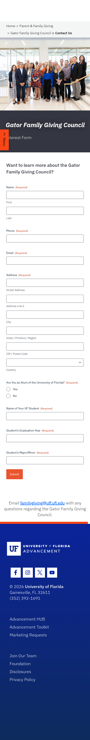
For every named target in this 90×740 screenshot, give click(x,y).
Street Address (15, 290)
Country (11, 370)
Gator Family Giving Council (30, 33)
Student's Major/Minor (27, 452)
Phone (17, 231)
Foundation (20, 663)
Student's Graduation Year (30, 430)
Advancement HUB (27, 619)
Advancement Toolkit (29, 627)
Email (16, 253)
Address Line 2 (15, 306)
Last (9, 218)
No (15, 396)
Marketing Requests (28, 635)
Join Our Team (23, 655)
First (9, 202)
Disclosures (20, 671)
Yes (15, 389)
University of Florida (44, 586)
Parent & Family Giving (36, 26)
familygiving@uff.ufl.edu (42, 503)
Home (10, 26)
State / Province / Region (21, 338)
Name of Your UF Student (29, 408)
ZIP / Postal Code (17, 354)
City (8, 322)
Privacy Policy (22, 679)
